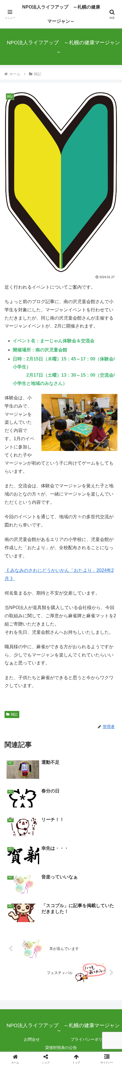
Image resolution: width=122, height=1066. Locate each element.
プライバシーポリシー (90, 1039)
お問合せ (32, 1039)
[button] (110, 820)
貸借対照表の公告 (61, 1047)
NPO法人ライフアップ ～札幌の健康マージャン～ (61, 14)
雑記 (14, 714)
